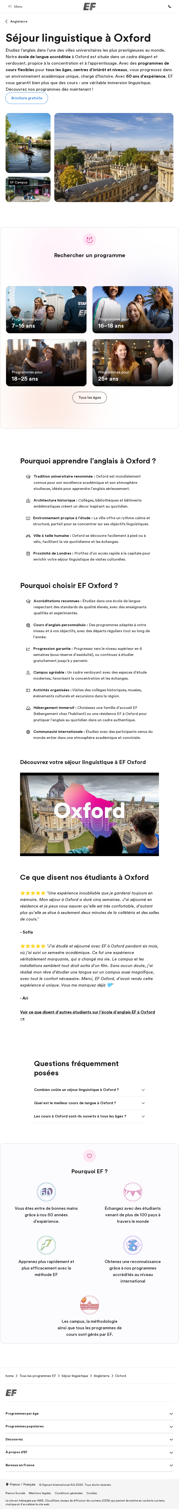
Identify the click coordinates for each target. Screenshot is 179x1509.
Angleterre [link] (102, 1376)
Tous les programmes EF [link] (37, 1376)
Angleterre (18, 21)
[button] (15, 6)
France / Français (22, 1484)
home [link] (10, 1376)
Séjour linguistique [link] (75, 1376)
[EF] (89, 6)
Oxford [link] (120, 1376)
